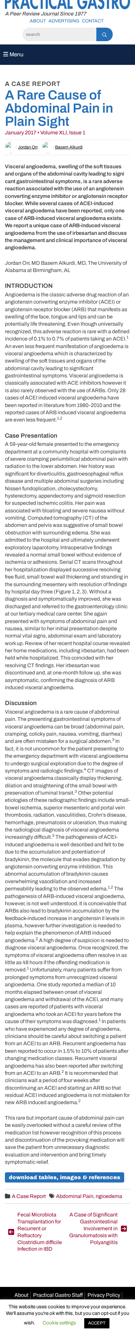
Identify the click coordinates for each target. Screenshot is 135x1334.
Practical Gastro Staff (58, 1295)
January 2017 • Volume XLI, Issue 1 (45, 132)
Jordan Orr (27, 147)
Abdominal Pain (74, 1196)
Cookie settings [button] (59, 1322)
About (38, 20)
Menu (16, 54)
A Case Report (29, 1196)
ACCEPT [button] (97, 1323)
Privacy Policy (103, 1295)
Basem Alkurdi (69, 147)
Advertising (63, 20)
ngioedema (109, 1196)
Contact (93, 20)
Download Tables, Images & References (64, 1177)
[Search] (104, 34)
